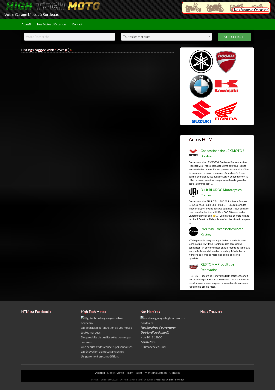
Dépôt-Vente (115, 372)
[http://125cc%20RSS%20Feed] (71, 50)
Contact (77, 24)
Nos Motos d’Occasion (51, 24)
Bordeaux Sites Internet (170, 379)
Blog (139, 372)
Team (129, 372)
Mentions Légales (155, 372)
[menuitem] (26, 24)
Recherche (235, 36)
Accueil (26, 24)
